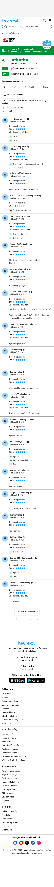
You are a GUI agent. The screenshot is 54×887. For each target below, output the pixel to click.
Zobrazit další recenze (27, 611)
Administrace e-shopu (11, 771)
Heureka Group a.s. (30, 850)
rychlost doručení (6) (14, 107)
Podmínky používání (10, 701)
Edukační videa (8, 797)
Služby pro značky (9, 785)
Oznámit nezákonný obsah (12, 719)
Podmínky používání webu (31, 853)
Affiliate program (8, 793)
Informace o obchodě (11, 81)
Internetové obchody (11, 33)
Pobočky (29, 87)
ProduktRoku (7, 818)
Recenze (9, 87)
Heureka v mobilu (9, 738)
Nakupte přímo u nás (10, 745)
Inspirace (5, 826)
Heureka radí (7, 741)
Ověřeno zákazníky (9, 811)
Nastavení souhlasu (10, 749)
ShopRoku (6, 815)
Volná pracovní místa (10, 705)
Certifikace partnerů (10, 822)
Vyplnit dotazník (27, 669)
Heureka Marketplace (10, 782)
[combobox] (27, 26)
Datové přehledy (9, 789)
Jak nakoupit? (7, 734)
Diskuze (46, 87)
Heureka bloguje (8, 712)
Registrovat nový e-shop (12, 774)
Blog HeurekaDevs (9, 716)
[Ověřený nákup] (28, 119)
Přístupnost (7, 723)
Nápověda (6, 800)
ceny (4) (9, 111)
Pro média (6, 708)
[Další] (37, 619)
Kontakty (6, 697)
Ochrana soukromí (9, 752)
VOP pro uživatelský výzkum (13, 760)
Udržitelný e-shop (9, 830)
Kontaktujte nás (27, 660)
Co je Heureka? (8, 693)
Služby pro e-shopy (10, 778)
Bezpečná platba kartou (11, 756)
